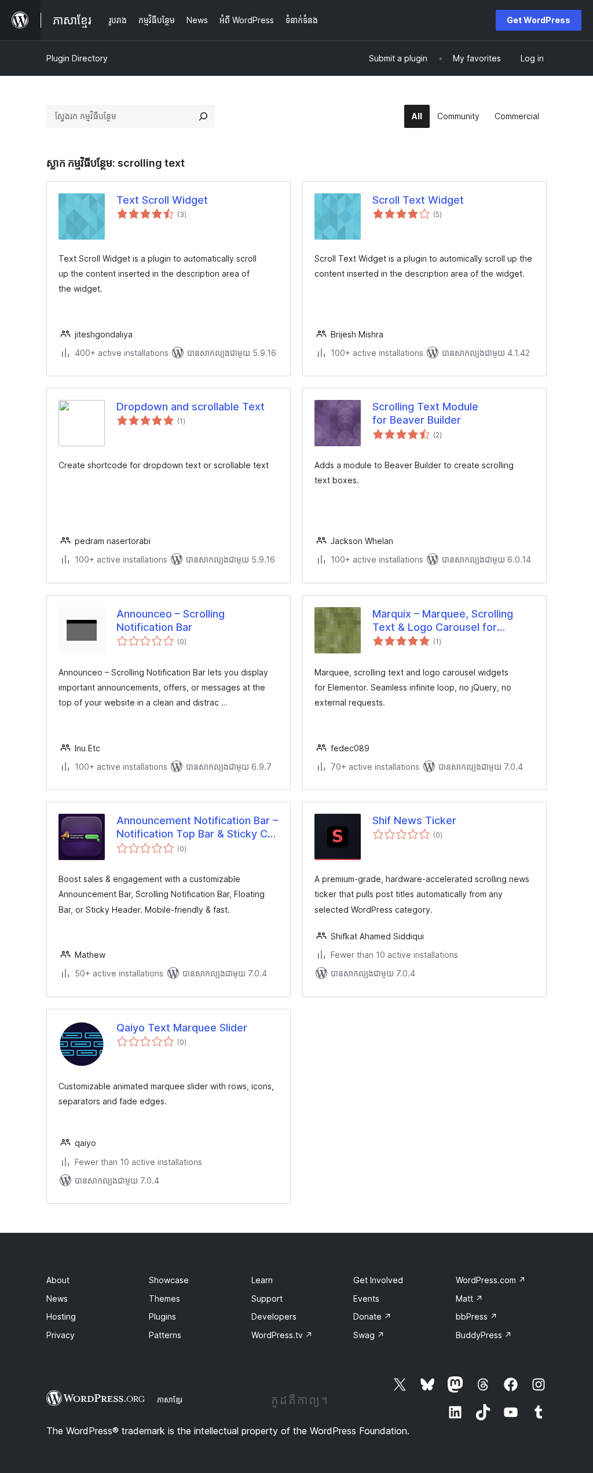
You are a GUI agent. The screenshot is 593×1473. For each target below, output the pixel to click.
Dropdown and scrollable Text (190, 407)
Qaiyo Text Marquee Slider (181, 1028)
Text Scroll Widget (162, 200)
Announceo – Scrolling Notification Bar (170, 620)
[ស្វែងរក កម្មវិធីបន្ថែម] (203, 116)
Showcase (169, 1280)
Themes (164, 1298)
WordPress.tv (282, 1335)
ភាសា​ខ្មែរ (169, 1399)
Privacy (60, 1335)
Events (366, 1298)
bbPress (476, 1316)
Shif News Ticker (414, 820)
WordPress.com (491, 1280)
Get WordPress (538, 20)
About (57, 1280)
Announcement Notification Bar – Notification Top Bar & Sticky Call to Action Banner (197, 827)
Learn (262, 1280)
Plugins (162, 1316)
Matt (469, 1298)
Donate (372, 1316)
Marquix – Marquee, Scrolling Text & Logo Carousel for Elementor (442, 621)
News (57, 1298)
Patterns (165, 1335)
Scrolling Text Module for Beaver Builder (425, 413)
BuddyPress (484, 1335)
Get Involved (378, 1280)
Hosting (61, 1316)
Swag (369, 1335)
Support (267, 1298)
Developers (273, 1316)
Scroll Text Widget (418, 200)
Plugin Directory (77, 58)
